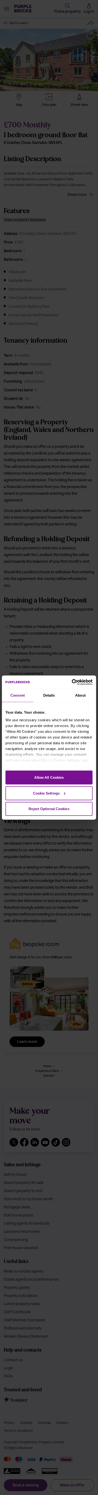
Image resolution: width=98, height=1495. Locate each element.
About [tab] (80, 695)
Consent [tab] (17, 695)
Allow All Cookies (49, 777)
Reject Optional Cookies (49, 809)
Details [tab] (49, 695)
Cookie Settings (46, 793)
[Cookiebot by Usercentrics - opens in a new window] (72, 682)
